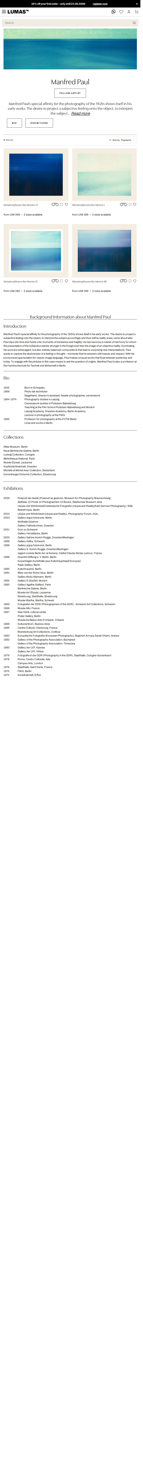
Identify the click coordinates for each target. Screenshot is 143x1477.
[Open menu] (4, 12)
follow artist (70, 93)
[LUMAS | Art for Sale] (18, 12)
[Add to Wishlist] (66, 204)
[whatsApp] (113, 12)
